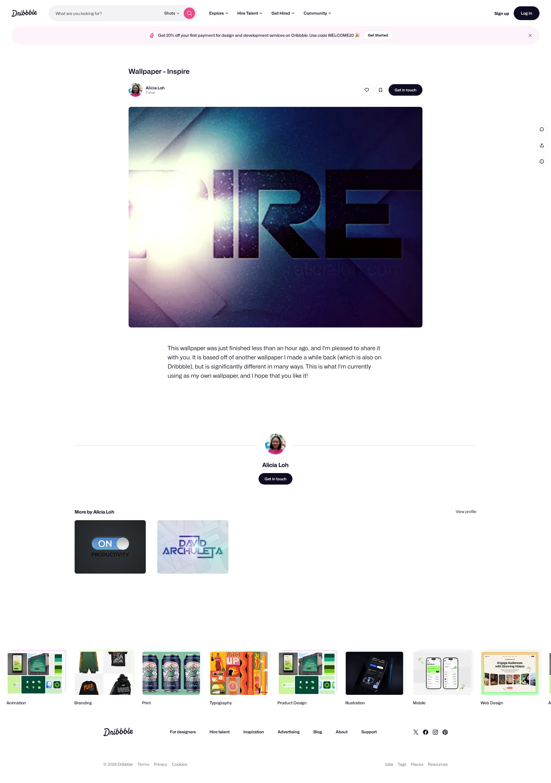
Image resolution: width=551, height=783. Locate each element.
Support (369, 731)
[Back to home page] (24, 13)
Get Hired (280, 13)
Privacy (160, 764)
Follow (150, 92)
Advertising (289, 731)
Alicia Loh (155, 87)
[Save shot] (380, 90)
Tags (402, 764)
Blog (317, 731)
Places (417, 764)
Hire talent (219, 731)
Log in (526, 13)
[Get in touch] (112, 563)
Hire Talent (247, 13)
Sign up (501, 13)
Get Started (378, 35)
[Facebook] (425, 731)
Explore (216, 13)
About (342, 731)
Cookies (179, 764)
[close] (530, 35)
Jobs (389, 764)
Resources (438, 764)
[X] (415, 731)
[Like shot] (366, 90)
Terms (143, 764)
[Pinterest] (445, 731)
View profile (466, 511)
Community (315, 13)
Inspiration (253, 731)
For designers (183, 731)
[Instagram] (435, 731)
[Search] (189, 13)
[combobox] (105, 13)
